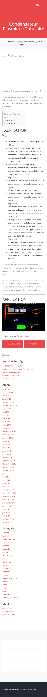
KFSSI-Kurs (7, 542)
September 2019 (9, 405)
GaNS (4, 558)
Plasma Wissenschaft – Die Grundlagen (15, 12)
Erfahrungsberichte (10, 597)
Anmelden (6, 608)
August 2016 (7, 506)
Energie (5, 552)
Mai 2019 (6, 418)
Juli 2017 (5, 473)
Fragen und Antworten (11, 372)
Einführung (6, 568)
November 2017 (9, 464)
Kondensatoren (23, 336)
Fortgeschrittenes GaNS (12, 366)
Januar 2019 (7, 428)
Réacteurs (35, 344)
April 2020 (6, 399)
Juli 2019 (5, 412)
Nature (5, 581)
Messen (5, 575)
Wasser (5, 545)
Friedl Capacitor (8, 379)
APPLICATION (10, 123)
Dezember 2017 (9, 460)
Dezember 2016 (9, 493)
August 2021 (7, 392)
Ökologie (6, 549)
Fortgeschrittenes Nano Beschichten (17, 369)
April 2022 (6, 389)
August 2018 (7, 438)
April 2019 (6, 421)
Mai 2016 (6, 516)
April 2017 (6, 483)
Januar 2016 (7, 522)
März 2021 (6, 395)
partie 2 (38, 91)
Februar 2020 (8, 402)
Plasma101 (7, 588)
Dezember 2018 (9, 431)
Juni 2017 (6, 477)
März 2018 (6, 454)
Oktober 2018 (8, 434)
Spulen (5, 536)
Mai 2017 (6, 480)
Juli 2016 (5, 509)
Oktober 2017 (8, 467)
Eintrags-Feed (8, 611)
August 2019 (7, 408)
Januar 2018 (7, 457)
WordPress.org (8, 614)
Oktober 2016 (8, 499)
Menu (40, 5)
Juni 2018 (6, 444)
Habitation (6, 565)
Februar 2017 (8, 490)
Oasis (4, 584)
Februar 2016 (8, 519)
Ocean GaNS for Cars (11, 375)
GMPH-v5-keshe (12, 344)
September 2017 (9, 470)
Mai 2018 (6, 447)
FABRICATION (10, 121)
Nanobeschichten (9, 578)
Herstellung (7, 555)
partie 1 (28, 91)
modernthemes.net (28, 689)
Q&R (4, 591)
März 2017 (6, 486)
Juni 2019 (6, 415)
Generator (6, 562)
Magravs (6, 571)
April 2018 (6, 451)
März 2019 (6, 425)
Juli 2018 (5, 441)
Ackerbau (6, 533)
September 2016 (9, 503)
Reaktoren (6, 594)
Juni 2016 (6, 512)
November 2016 (9, 496)
